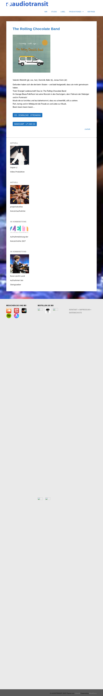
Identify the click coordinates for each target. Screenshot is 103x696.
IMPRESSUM (84, 309)
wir (45, 12)
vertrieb (91, 12)
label (63, 12)
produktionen (75, 12)
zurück (87, 129)
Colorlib (77, 693)
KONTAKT (73, 309)
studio (54, 12)
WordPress (93, 693)
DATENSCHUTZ (75, 312)
